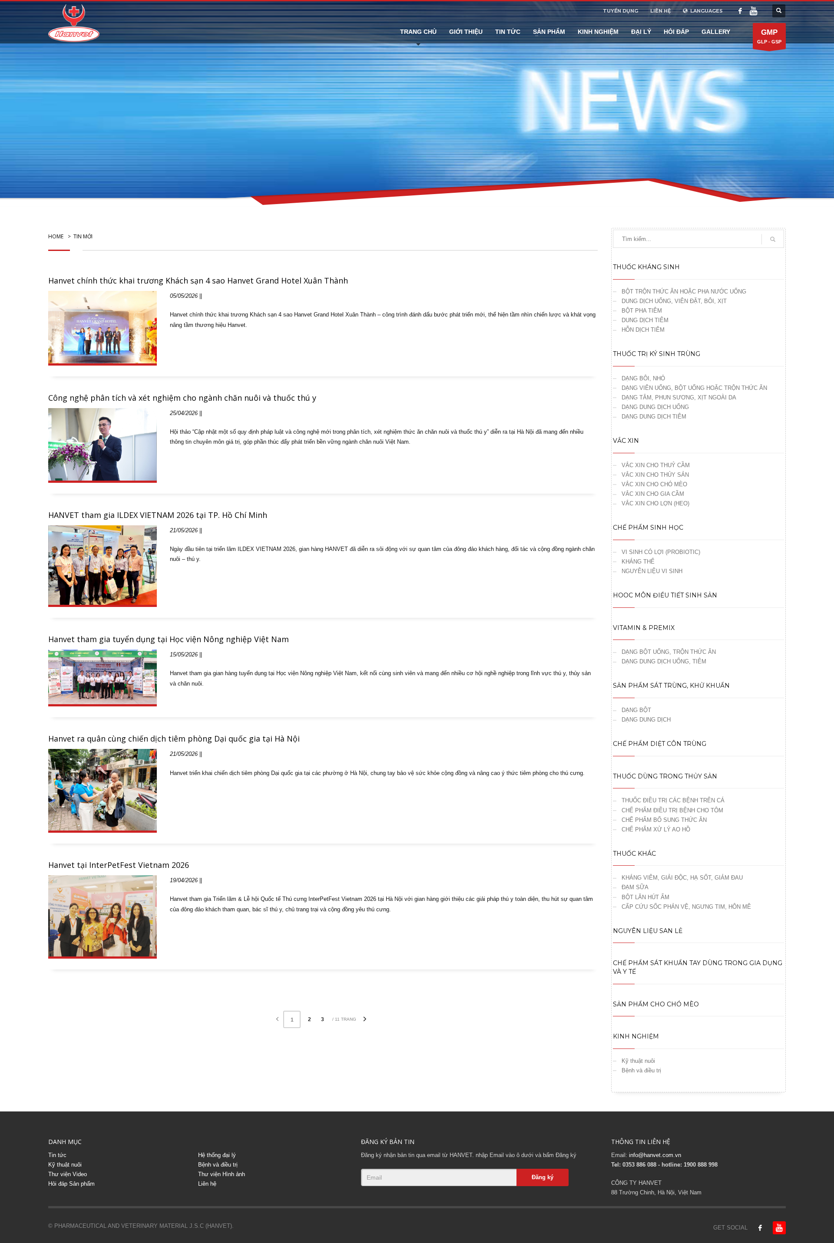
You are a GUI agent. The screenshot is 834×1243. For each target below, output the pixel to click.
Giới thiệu (466, 31)
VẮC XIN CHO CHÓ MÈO (654, 484)
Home (55, 236)
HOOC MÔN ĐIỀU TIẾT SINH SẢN (665, 595)
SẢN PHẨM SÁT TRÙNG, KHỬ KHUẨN (671, 685)
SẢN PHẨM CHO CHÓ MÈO (656, 1004)
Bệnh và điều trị (641, 1070)
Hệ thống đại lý (217, 1155)
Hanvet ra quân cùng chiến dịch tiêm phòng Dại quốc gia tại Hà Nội (174, 738)
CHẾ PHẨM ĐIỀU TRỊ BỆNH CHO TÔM (672, 810)
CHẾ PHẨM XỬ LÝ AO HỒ (656, 829)
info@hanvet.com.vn (655, 1155)
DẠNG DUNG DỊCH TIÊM (654, 416)
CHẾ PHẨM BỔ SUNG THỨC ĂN (664, 820)
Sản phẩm (549, 31)
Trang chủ (418, 31)
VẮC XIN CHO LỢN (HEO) (655, 503)
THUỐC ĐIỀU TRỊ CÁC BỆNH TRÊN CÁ (673, 800)
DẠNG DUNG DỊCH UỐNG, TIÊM (664, 661)
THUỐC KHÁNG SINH (646, 267)
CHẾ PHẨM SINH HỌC (648, 527)
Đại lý (641, 31)
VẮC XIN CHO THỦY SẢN (655, 474)
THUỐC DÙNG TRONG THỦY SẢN (665, 776)
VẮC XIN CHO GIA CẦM (653, 494)
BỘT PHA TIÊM (642, 310)
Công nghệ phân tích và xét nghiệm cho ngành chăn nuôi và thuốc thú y (182, 397)
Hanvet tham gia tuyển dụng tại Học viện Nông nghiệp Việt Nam (168, 639)
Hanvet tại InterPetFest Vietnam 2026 (118, 865)
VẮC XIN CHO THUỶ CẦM (656, 465)
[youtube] (753, 10)
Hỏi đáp (676, 31)
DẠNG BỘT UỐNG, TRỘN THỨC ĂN (669, 652)
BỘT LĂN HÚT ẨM (645, 897)
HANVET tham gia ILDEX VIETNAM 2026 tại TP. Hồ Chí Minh (157, 515)
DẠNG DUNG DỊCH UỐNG (655, 407)
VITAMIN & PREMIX (644, 628)
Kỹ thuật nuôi (638, 1061)
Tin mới (83, 236)
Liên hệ (207, 1183)
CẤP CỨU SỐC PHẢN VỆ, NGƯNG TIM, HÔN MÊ (686, 906)
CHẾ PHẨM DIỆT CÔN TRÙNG (659, 744)
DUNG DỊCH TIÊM (645, 320)
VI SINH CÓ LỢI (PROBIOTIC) (661, 552)
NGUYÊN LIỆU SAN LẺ (647, 931)
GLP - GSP (769, 36)
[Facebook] (740, 10)
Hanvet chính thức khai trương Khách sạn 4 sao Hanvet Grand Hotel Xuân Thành (198, 280)
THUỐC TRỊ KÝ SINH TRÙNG (656, 354)
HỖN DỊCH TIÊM (643, 329)
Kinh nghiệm (598, 31)
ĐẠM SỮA (635, 887)
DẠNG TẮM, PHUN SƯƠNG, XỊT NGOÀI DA (679, 397)
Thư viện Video (67, 1174)
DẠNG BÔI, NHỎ (643, 378)
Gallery (716, 31)
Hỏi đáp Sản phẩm (71, 1183)
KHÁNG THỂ (638, 561)
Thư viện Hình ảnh (221, 1174)
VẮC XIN (626, 441)
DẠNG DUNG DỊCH (646, 719)
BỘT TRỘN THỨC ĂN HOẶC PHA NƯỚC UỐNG (684, 291)
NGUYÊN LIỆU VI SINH (652, 571)
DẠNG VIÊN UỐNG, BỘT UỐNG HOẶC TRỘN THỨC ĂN (694, 388)
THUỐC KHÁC (634, 853)
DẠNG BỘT (636, 710)
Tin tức (507, 31)
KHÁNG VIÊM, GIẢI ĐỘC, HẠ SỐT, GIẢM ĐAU (682, 877)
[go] (772, 239)
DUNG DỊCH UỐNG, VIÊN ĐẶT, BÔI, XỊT (674, 301)
